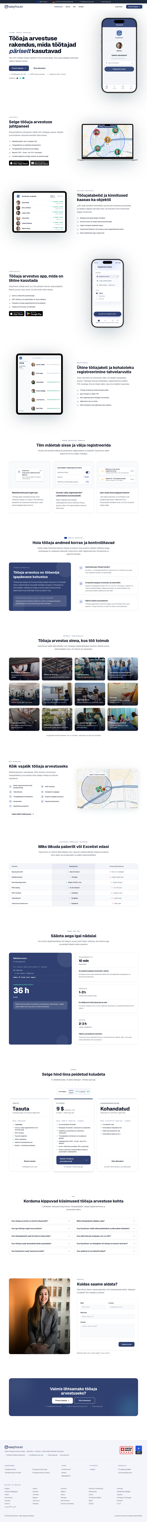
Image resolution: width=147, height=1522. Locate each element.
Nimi (82, 1303)
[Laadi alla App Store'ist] (16, 313)
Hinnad (68, 7)
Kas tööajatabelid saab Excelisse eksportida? (31, 1236)
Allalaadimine (65, 1476)
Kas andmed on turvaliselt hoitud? (91, 1251)
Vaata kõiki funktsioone (21, 814)
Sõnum (83, 1322)
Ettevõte (83, 1313)
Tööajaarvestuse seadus (41, 1473)
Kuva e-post (105, 1353)
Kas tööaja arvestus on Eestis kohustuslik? (30, 1221)
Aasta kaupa (74, 1092)
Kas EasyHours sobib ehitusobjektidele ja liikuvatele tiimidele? (103, 1228)
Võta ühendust (39, 68)
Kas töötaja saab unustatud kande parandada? (31, 1243)
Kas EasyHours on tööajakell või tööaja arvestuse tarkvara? (102, 1243)
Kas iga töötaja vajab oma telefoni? (27, 1228)
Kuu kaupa (62, 1092)
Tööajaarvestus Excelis (13, 1473)
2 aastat (84, 1092)
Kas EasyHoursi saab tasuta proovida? (28, 1251)
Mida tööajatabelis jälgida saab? (91, 1221)
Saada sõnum (127, 1344)
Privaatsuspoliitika (124, 1469)
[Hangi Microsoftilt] (39, 163)
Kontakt (81, 7)
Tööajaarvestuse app (39, 1469)
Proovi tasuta (133, 7)
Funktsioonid (58, 7)
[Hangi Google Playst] (34, 313)
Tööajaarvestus (10, 1469)
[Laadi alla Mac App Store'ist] (19, 163)
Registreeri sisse (119, 69)
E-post (111, 1303)
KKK (74, 7)
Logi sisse (119, 7)
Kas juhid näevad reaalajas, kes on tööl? (94, 1236)
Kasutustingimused (125, 1473)
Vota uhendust (64, 1455)
